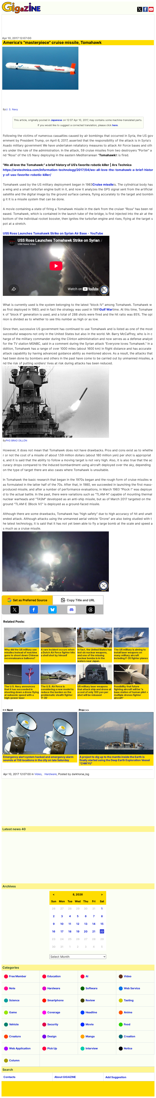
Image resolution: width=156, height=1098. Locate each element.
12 (77, 923)
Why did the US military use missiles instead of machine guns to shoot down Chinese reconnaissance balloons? (21, 654)
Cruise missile (103, 184)
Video (37, 774)
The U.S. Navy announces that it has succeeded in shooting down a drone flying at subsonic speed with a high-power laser (21, 692)
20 (86, 931)
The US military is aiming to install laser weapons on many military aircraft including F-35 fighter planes (131, 654)
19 (77, 931)
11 (69, 923)
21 (93, 931)
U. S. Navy (12, 109)
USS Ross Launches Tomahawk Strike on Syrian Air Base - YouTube (53, 233)
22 (102, 931)
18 (69, 931)
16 (53, 931)
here (115, 125)
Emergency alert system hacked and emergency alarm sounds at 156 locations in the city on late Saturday (38, 758)
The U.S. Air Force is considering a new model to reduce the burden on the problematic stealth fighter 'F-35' (57, 692)
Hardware (51, 774)
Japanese (56, 120)
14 (93, 923)
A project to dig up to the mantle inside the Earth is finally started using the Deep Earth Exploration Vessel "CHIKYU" (115, 760)
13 (85, 923)
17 (61, 931)
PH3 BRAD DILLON (16, 440)
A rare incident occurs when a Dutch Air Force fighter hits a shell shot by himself (58, 652)
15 (101, 923)
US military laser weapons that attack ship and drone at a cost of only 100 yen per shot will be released (94, 690)
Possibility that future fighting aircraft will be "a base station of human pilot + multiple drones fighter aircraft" (131, 692)
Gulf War (105, 309)
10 (62, 923)
